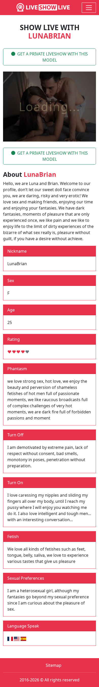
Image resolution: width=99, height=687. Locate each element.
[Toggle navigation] (89, 8)
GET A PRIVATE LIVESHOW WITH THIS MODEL (52, 57)
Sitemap (53, 665)
